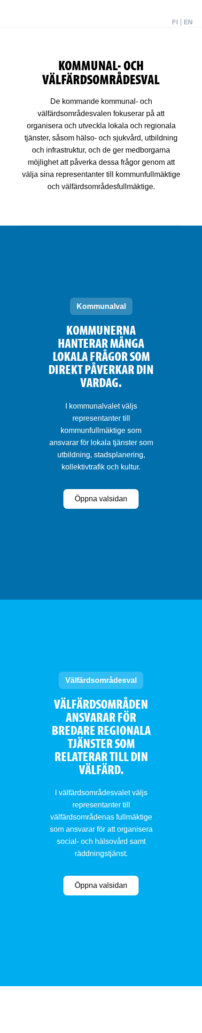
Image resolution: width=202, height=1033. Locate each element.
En (188, 22)
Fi (175, 22)
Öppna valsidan (101, 499)
